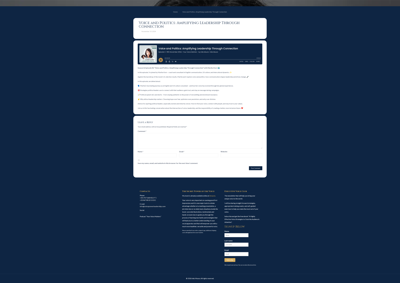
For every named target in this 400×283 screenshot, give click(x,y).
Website (224, 152)
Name (140, 152)
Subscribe (230, 260)
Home (175, 12)
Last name (228, 241)
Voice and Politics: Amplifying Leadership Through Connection (204, 12)
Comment (142, 131)
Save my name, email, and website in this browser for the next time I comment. (168, 163)
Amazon (212, 196)
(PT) (148, 198)
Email (181, 152)
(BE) (148, 200)
